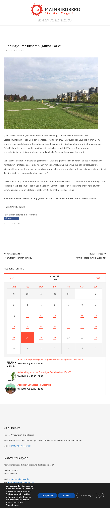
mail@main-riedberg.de (21, 445)
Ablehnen (66, 495)
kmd (22, 51)
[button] (11, 218)
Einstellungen (12, 505)
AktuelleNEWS (15, 224)
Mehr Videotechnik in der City (18, 255)
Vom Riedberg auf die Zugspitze (90, 255)
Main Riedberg (55, 20)
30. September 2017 (10, 51)
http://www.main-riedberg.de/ (21, 482)
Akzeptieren (47, 495)
